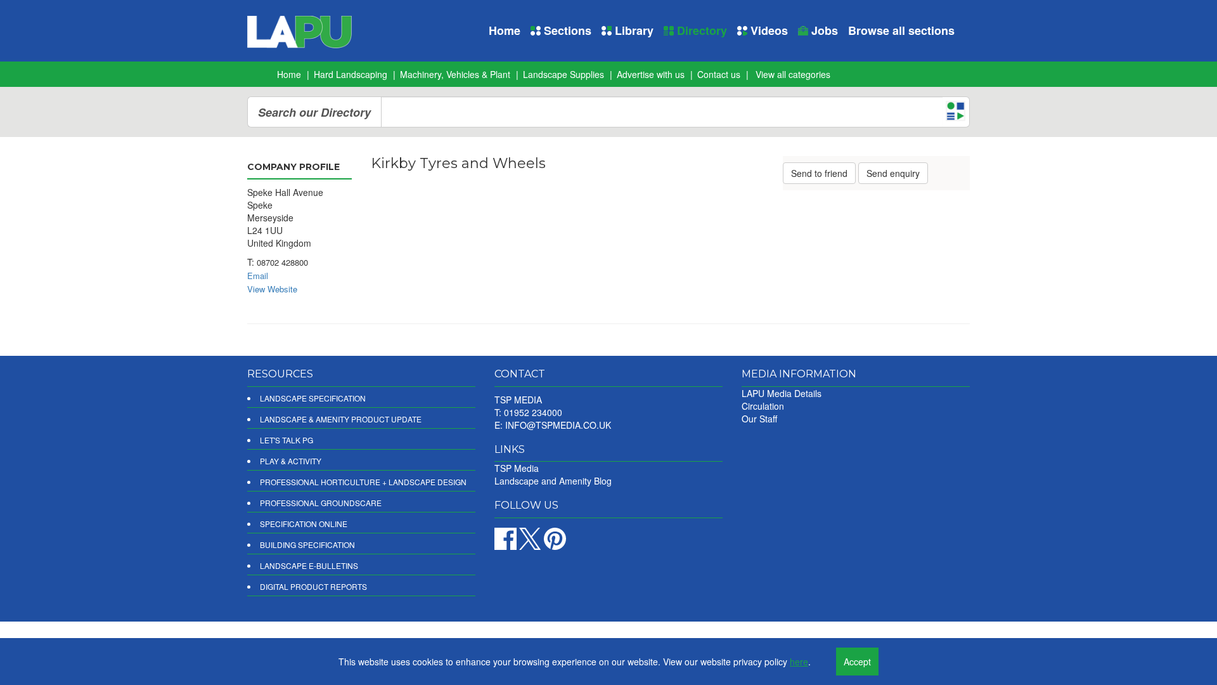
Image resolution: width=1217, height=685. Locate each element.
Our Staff (759, 418)
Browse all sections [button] (901, 30)
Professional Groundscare (321, 502)
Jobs (823, 30)
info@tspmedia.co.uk (558, 425)
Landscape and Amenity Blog (553, 480)
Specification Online (303, 523)
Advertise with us (651, 74)
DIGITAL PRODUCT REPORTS (313, 586)
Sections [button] (566, 30)
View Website (272, 289)
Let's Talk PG (286, 439)
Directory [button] (700, 30)
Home (504, 30)
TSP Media (516, 468)
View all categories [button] (793, 74)
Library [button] (633, 30)
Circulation (763, 406)
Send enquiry (893, 173)
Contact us (718, 74)
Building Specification (307, 544)
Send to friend (819, 173)
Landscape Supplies (563, 74)
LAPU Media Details (781, 393)
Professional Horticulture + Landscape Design (363, 481)
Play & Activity (290, 460)
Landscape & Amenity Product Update (341, 419)
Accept (857, 661)
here (799, 661)
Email (257, 276)
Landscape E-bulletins (309, 565)
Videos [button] (767, 30)
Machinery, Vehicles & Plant (455, 74)
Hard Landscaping (350, 74)
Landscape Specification (313, 398)
